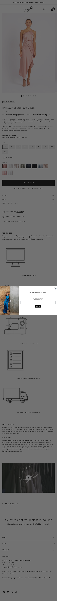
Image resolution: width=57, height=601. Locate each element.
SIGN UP (38, 306)
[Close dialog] (55, 288)
